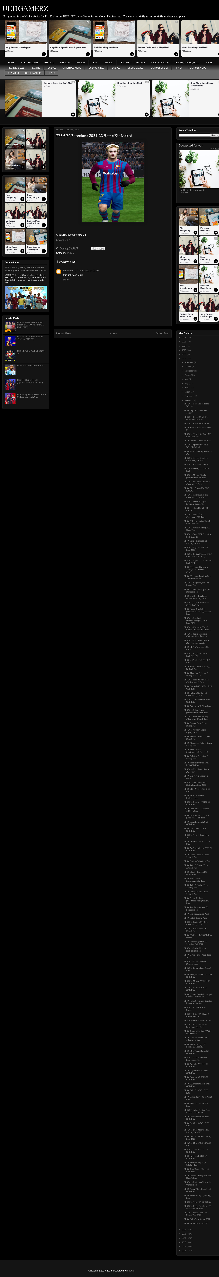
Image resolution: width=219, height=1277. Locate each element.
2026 (184, 337)
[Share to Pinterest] (103, 248)
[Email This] (92, 248)
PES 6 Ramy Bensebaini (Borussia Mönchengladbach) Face (197, 611)
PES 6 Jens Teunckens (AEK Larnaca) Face (196, 908)
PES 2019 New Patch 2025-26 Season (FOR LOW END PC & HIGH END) (30, 325)
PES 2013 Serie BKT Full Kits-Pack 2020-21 (197, 535)
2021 (184, 359)
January (188, 400)
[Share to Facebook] (100, 248)
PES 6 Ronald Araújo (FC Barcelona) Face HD (195, 1045)
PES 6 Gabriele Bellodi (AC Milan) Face (196, 757)
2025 (184, 342)
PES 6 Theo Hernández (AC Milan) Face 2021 (196, 674)
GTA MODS (13, 73)
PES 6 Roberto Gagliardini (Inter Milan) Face (195, 694)
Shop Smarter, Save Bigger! (18, 47)
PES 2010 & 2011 (16, 68)
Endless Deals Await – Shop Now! (153, 47)
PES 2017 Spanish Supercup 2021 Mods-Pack (196, 446)
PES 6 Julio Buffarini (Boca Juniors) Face (196, 866)
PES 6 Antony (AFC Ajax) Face (197, 706)
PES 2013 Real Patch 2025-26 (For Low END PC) (30, 338)
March (188, 392)
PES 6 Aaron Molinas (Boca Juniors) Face (196, 893)
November (189, 362)
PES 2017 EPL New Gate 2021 (197, 464)
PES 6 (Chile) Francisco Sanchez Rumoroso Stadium (198, 1002)
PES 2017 (108, 62)
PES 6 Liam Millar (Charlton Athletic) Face (196, 810)
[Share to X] (97, 248)
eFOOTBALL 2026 (29, 62)
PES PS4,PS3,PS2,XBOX (187, 62)
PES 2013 (140, 62)
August (188, 375)
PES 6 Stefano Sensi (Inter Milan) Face (195, 724)
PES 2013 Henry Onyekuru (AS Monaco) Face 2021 (197, 1207)
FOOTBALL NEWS (197, 68)
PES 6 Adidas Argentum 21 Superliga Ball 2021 (195, 943)
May (187, 383)
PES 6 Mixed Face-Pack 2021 (196, 1223)
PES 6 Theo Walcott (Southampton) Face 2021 (196, 751)
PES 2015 (115, 68)
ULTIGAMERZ (25, 8)
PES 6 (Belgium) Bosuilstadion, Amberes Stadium (197, 577)
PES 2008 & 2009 (96, 68)
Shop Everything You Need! (129, 83)
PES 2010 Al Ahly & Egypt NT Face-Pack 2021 (197, 435)
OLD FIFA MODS (33, 73)
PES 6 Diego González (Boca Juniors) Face (196, 856)
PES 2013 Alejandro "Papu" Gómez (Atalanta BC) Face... (197, 628)
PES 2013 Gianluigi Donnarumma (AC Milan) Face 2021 (196, 620)
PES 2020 (65, 62)
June (187, 379)
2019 (184, 1234)
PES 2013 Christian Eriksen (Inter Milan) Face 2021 (196, 496)
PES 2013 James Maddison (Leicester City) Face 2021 (196, 635)
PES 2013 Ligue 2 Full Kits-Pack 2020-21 (196, 654)
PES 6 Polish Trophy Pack (195, 918)
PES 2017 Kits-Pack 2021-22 (196, 423)
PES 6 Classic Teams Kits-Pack (197, 441)
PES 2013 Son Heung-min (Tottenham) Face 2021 (195, 783)
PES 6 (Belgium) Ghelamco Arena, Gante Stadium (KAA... (196, 569)
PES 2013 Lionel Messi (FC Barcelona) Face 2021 (196, 1026)
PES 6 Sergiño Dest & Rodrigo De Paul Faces (197, 668)
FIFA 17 (178, 68)
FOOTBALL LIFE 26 (158, 68)
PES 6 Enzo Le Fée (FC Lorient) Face (194, 796)
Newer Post (63, 333)
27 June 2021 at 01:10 (87, 270)
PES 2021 (49, 62)
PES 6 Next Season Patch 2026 (30, 366)
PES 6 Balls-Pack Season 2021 (197, 1219)
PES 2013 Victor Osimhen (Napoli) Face (195, 962)
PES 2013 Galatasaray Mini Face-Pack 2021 (195, 1058)
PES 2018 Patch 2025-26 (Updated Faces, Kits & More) (30, 381)
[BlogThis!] (94, 248)
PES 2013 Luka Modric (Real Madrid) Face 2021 (196, 1131)
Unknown (68, 270)
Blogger (130, 1270)
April (187, 388)
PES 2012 (35, 68)
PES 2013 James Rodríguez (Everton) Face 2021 (195, 502)
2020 (184, 1230)
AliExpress (9, 51)
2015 (184, 1251)
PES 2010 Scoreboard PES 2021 (198, 1020)
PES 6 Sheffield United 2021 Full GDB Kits (196, 764)
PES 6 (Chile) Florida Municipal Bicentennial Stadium (198, 995)
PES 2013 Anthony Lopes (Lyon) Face (195, 731)
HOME (11, 62)
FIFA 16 (51, 73)
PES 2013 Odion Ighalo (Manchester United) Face (196, 711)
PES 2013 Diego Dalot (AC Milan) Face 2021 (196, 1214)
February (189, 396)
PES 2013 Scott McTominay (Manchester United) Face (196, 718)
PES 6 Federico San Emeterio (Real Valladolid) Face (196, 816)
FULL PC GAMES (134, 68)
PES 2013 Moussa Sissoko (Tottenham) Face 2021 (195, 476)
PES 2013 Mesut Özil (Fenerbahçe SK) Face (194, 516)
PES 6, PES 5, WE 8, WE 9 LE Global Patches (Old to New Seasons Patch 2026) (25, 269)
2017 (184, 1242)
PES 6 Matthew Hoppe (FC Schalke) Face (195, 1164)
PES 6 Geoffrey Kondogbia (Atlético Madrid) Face (195, 597)
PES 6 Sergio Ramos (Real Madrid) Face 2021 (195, 542)
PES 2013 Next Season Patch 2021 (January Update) (196, 641)
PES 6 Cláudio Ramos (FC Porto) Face (195, 873)
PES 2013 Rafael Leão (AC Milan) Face (195, 930)
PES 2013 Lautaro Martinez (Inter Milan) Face (196, 923)
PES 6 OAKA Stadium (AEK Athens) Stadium (196, 1039)
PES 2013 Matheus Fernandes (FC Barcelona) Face (196, 681)
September (189, 371)
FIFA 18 (208, 62)
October (188, 366)
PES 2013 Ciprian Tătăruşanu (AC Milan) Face (196, 603)
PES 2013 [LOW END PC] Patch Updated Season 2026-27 (31, 395)
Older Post (162, 333)
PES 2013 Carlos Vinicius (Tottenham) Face (195, 949)
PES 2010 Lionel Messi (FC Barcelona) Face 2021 (196, 418)
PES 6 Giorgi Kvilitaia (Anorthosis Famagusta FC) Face (196, 900)
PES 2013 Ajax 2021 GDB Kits (197, 1202)
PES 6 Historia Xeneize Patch (196, 914)
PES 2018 (124, 62)
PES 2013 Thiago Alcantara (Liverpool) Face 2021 (196, 459)
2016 (184, 1246)
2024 (184, 346)
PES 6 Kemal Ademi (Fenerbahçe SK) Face (194, 879)
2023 (184, 350)
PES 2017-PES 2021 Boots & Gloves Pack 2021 (196, 1015)
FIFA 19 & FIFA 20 (159, 62)
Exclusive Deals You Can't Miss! (58, 83)
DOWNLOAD (63, 240)
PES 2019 (80, 62)
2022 (184, 354)
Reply (66, 279)
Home (113, 333)
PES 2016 (51, 68)
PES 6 (95, 62)
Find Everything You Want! (106, 47)
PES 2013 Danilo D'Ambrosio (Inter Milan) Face (197, 483)
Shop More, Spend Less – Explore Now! (68, 47)
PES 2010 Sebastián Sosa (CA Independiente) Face (196, 1111)
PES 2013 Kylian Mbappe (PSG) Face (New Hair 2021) (198, 555)
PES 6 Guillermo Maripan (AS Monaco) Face (197, 590)
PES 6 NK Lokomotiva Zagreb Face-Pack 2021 (197, 522)
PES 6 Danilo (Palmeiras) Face (197, 861)
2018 (184, 1238)
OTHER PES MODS (71, 68)
